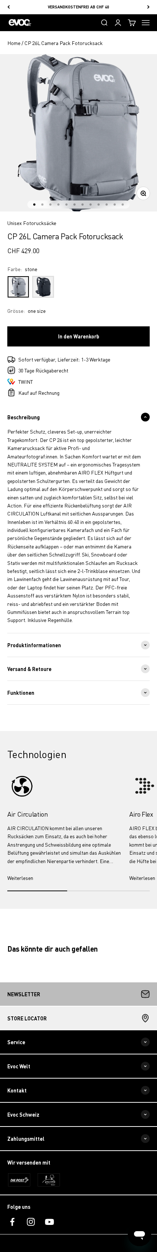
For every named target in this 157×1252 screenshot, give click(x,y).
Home (13, 43)
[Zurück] (8, 7)
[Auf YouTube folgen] (49, 1222)
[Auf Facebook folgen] (12, 1222)
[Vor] (148, 7)
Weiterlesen (20, 877)
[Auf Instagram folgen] (31, 1222)
